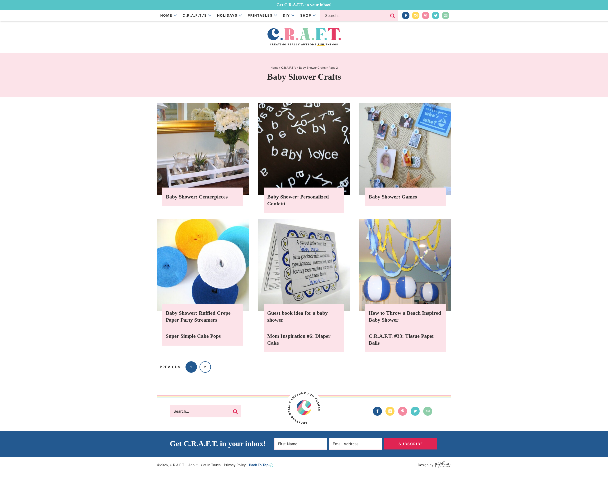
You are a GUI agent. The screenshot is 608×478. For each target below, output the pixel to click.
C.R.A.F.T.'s (288, 67)
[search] (392, 16)
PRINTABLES (260, 15)
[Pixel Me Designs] (442, 465)
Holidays (227, 15)
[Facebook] (405, 15)
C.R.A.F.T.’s (195, 15)
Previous (170, 367)
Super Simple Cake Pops (193, 336)
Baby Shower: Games (393, 197)
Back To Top (259, 465)
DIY (286, 15)
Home (166, 15)
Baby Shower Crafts (312, 67)
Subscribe (411, 444)
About (193, 465)
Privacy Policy (235, 465)
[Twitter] (435, 15)
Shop (305, 15)
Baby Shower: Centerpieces (197, 197)
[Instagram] (415, 15)
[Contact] (445, 15)
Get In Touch (211, 465)
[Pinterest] (425, 15)
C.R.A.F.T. (304, 37)
